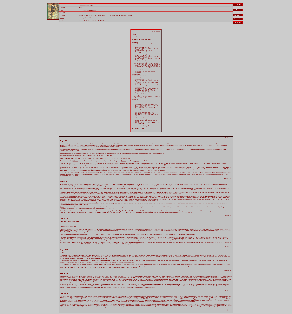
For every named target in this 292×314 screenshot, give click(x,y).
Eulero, (112, 153)
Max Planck (163, 297)
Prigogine (136, 161)
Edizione (62, 15)
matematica (91, 20)
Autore (62, 5)
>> (159, 31)
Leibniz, (102, 153)
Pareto (62, 207)
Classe (62, 20)
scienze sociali (83, 20)
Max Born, (86, 300)
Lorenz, (123, 161)
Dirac (96, 158)
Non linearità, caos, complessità (87, 10)
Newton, (97, 153)
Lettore (62, 18)
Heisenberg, (84, 158)
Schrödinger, (91, 158)
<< (152, 31)
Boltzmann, (90, 155)
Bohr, (79, 158)
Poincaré (75, 161)
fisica (96, 20)
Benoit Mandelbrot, (165, 230)
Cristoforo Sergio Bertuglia (86, 5)
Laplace (116, 153)
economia (101, 20)
